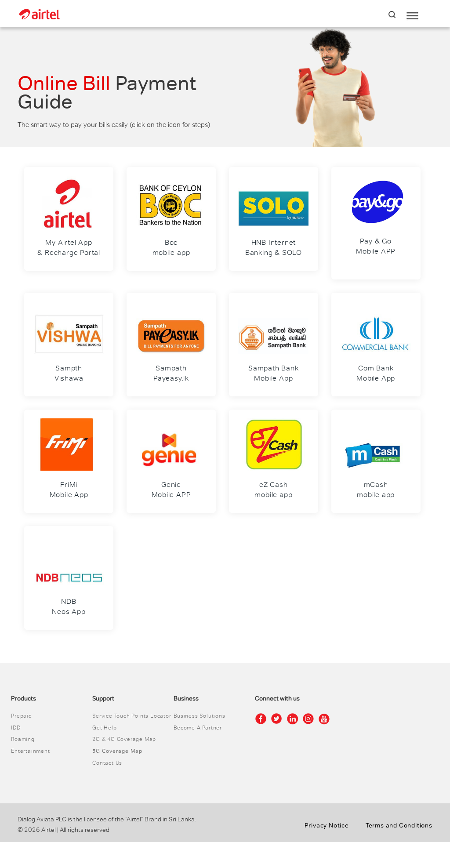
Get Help (104, 728)
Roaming (23, 739)
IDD (15, 728)
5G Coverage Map (117, 751)
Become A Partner (198, 728)
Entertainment (30, 751)
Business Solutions (199, 716)
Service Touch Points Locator (131, 716)
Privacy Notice (327, 825)
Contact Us (107, 763)
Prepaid (21, 716)
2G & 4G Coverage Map (124, 739)
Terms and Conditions (399, 825)
